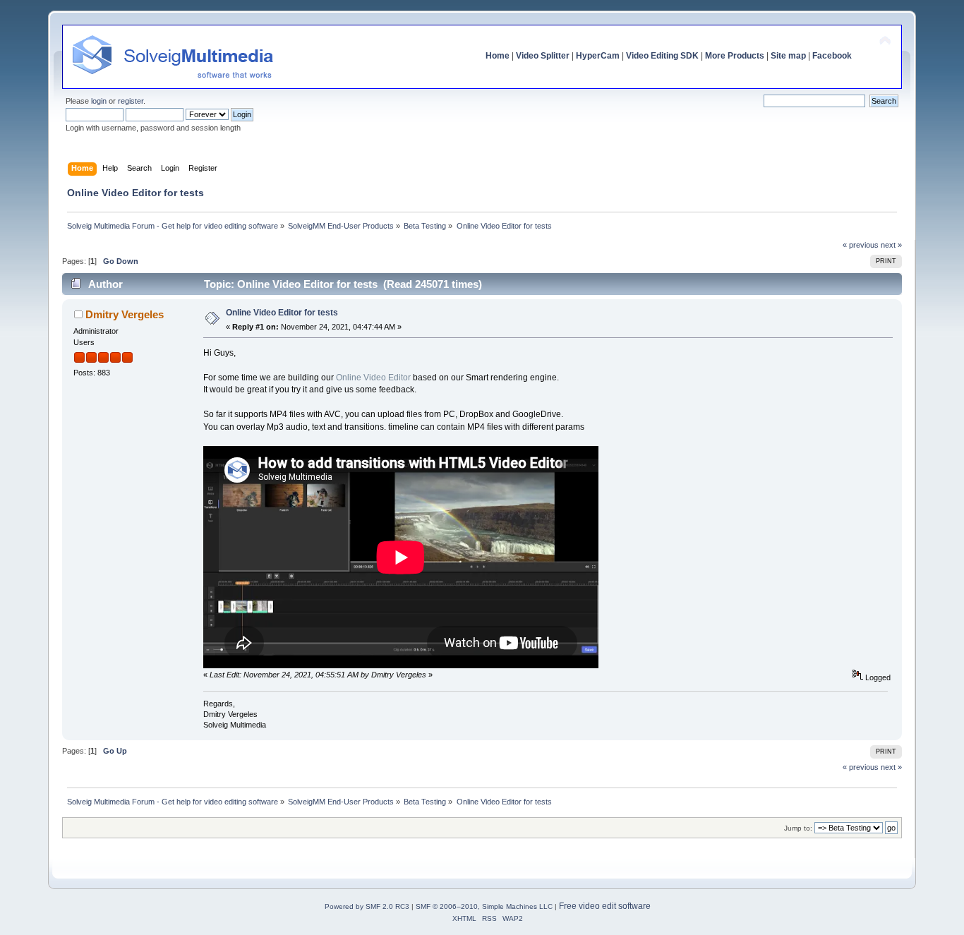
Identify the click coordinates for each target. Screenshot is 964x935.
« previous (861, 245)
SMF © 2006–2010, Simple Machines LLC (484, 906)
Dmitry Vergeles (124, 314)
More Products (734, 56)
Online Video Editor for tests (282, 313)
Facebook (832, 56)
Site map (788, 56)
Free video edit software (605, 906)
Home (498, 56)
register (130, 101)
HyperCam (598, 56)
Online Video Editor (373, 377)
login (99, 101)
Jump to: (798, 828)
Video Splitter (543, 56)
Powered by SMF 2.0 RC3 (367, 906)
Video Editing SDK (662, 56)
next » (891, 245)
